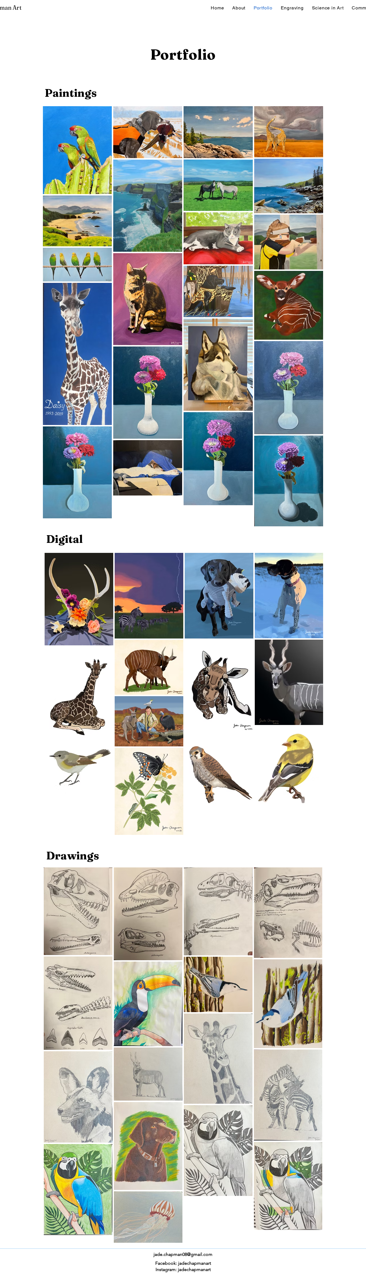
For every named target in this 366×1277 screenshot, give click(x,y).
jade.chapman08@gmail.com (183, 1254)
